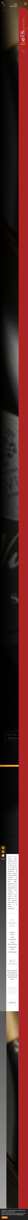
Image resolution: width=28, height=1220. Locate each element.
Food (15, 4)
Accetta (4, 1217)
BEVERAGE (13, 6)
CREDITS (3, 859)
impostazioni (20, 1214)
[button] (25, 3)
